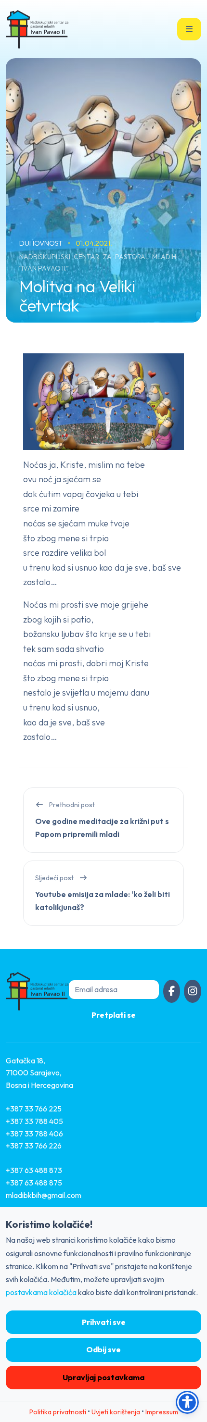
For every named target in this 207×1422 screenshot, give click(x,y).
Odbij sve (103, 1349)
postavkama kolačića (41, 1292)
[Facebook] (172, 991)
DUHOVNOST (41, 243)
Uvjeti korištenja (115, 1412)
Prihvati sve (104, 1322)
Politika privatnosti (57, 1412)
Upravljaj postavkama (103, 1377)
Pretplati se (113, 1015)
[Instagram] (192, 991)
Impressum (161, 1412)
